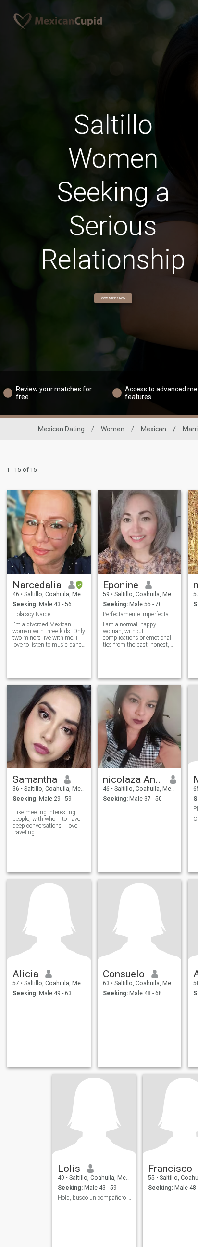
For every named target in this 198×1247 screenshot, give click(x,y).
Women (112, 429)
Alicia (25, 974)
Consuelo (124, 974)
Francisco (170, 1168)
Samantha (34, 779)
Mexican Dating (61, 429)
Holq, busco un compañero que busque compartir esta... (94, 1198)
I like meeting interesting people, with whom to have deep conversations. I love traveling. (46, 822)
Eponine (120, 585)
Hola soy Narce (31, 614)
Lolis (69, 1168)
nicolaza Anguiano (133, 779)
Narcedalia (37, 585)
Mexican (153, 429)
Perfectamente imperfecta (136, 614)
